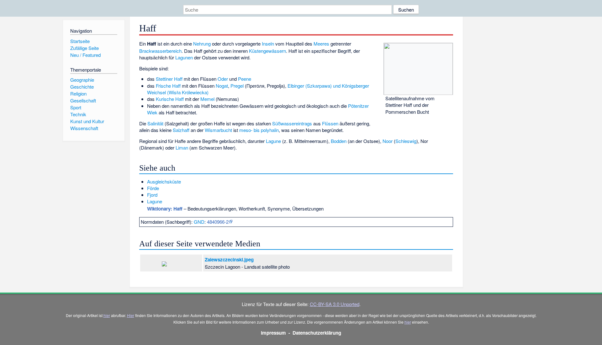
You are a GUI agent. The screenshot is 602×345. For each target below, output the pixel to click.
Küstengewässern (267, 50)
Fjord (152, 194)
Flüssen (330, 123)
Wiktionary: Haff (164, 208)
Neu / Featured (85, 55)
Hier (130, 315)
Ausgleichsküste (164, 181)
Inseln (268, 43)
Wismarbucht (218, 130)
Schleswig (405, 141)
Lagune (273, 141)
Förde (153, 188)
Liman (182, 147)
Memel (207, 99)
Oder (223, 78)
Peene (244, 78)
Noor (388, 141)
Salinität (155, 123)
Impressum (273, 332)
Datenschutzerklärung (317, 332)
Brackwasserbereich (160, 50)
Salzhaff (181, 130)
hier (106, 315)
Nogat (222, 85)
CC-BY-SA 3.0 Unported (334, 304)
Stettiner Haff (169, 78)
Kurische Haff (170, 99)
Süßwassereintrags (292, 123)
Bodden (338, 141)
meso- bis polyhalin (259, 130)
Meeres (321, 43)
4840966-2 (218, 221)
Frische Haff (168, 85)
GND (199, 221)
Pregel (237, 85)
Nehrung (202, 43)
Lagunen (184, 57)
